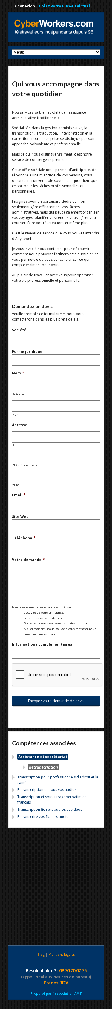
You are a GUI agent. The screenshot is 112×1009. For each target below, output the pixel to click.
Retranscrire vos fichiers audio (43, 816)
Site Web (20, 516)
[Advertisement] (56, 887)
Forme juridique (27, 351)
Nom (18, 373)
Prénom (18, 394)
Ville (15, 485)
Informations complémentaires (42, 644)
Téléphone (24, 538)
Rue (15, 445)
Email (19, 495)
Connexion (25, 6)
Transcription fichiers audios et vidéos (49, 809)
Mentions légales (61, 954)
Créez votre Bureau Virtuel (64, 6)
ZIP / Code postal (25, 465)
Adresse (19, 424)
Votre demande (28, 559)
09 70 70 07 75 (73, 970)
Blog (41, 954)
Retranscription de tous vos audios (46, 789)
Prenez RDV (56, 982)
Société (19, 330)
